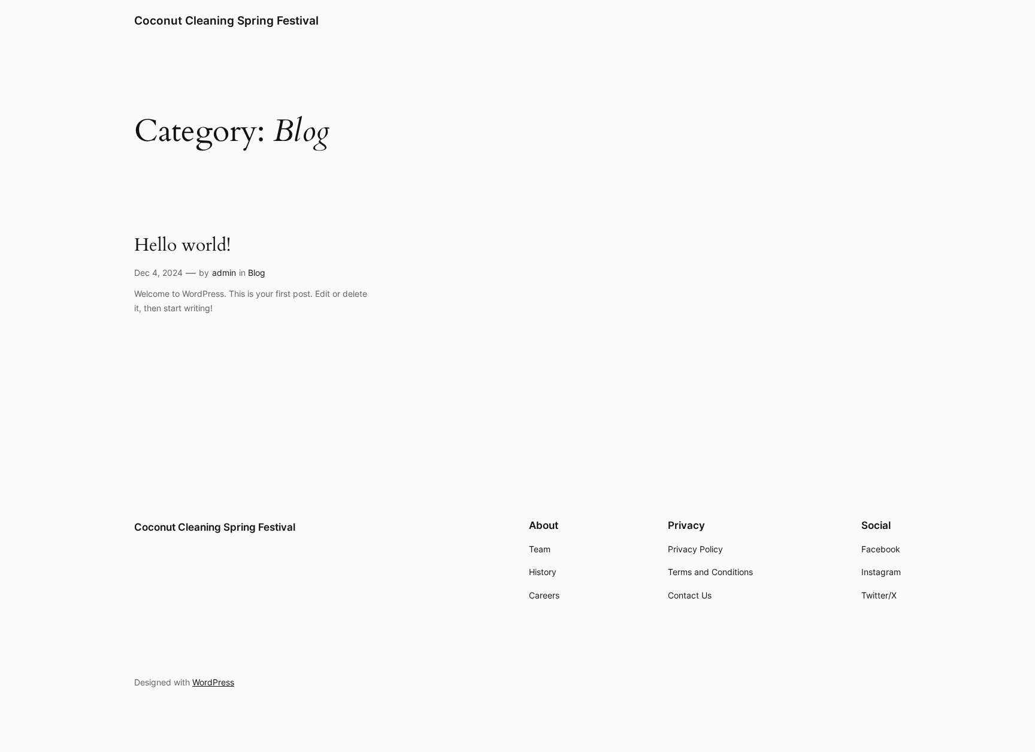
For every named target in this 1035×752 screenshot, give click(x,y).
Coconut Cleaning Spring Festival (226, 20)
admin (224, 272)
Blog (256, 272)
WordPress (213, 682)
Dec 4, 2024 (158, 272)
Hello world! (182, 246)
